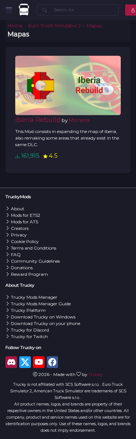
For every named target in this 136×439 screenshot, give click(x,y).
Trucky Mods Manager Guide (41, 303)
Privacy (19, 235)
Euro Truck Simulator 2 (54, 25)
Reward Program (29, 274)
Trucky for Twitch (29, 336)
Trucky (95, 374)
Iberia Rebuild (38, 120)
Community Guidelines (35, 261)
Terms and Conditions (33, 248)
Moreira (79, 120)
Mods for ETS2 (25, 215)
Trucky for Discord (30, 330)
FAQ (16, 254)
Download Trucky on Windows (43, 317)
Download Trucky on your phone (45, 323)
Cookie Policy (25, 241)
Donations (22, 267)
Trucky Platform (28, 310)
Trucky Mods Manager (34, 297)
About (17, 208)
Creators (20, 228)
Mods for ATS (24, 221)
